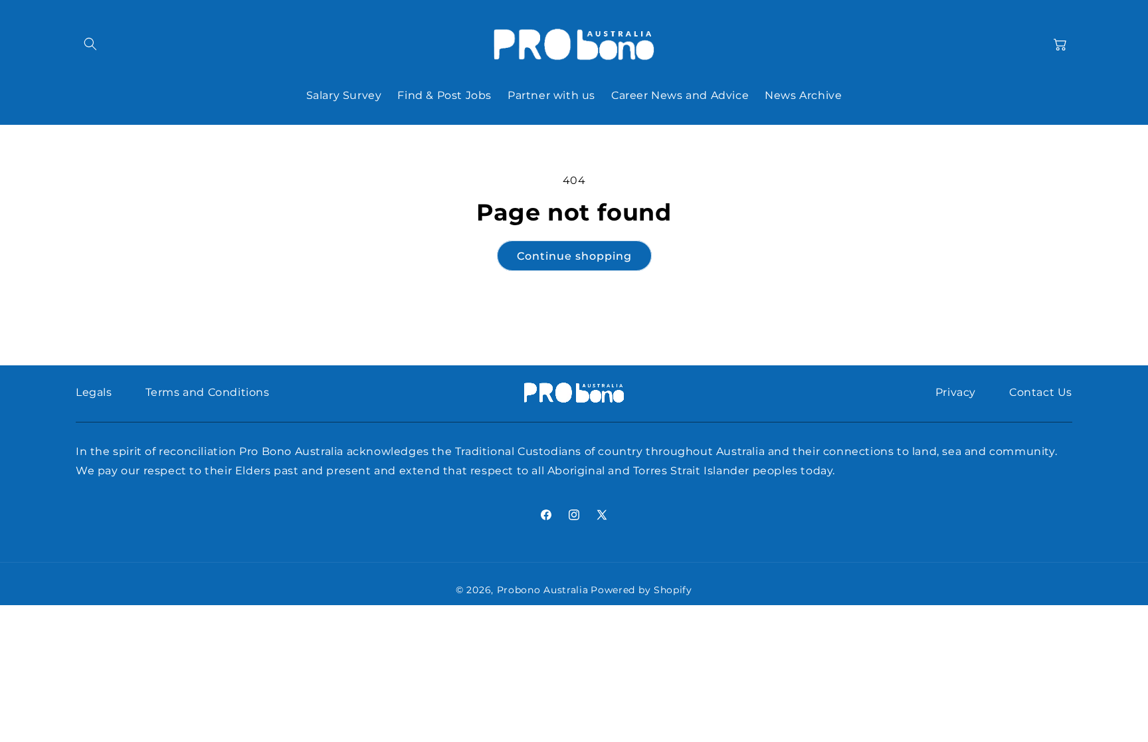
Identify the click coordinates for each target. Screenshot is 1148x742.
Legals (94, 392)
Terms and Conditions (207, 392)
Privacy (955, 392)
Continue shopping (574, 256)
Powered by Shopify (641, 590)
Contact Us (1040, 392)
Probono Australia (543, 590)
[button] (90, 43)
